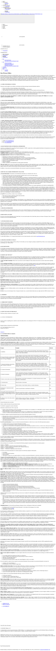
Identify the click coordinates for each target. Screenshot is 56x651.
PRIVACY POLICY (6, 604)
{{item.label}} (7, 6)
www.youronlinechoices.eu (9, 141)
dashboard (6, 3)
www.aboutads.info (8, 142)
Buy (3, 59)
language (6, 70)
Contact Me (5, 67)
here (34, 265)
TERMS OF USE (6, 603)
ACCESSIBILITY (6, 606)
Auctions (4, 66)
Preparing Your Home (8, 64)
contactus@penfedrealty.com (45, 649)
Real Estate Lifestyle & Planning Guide (11, 65)
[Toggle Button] (17, 18)
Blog (3, 68)
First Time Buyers (8, 60)
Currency (6, 69)
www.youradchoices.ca (10, 140)
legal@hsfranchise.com (41, 236)
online (13, 508)
